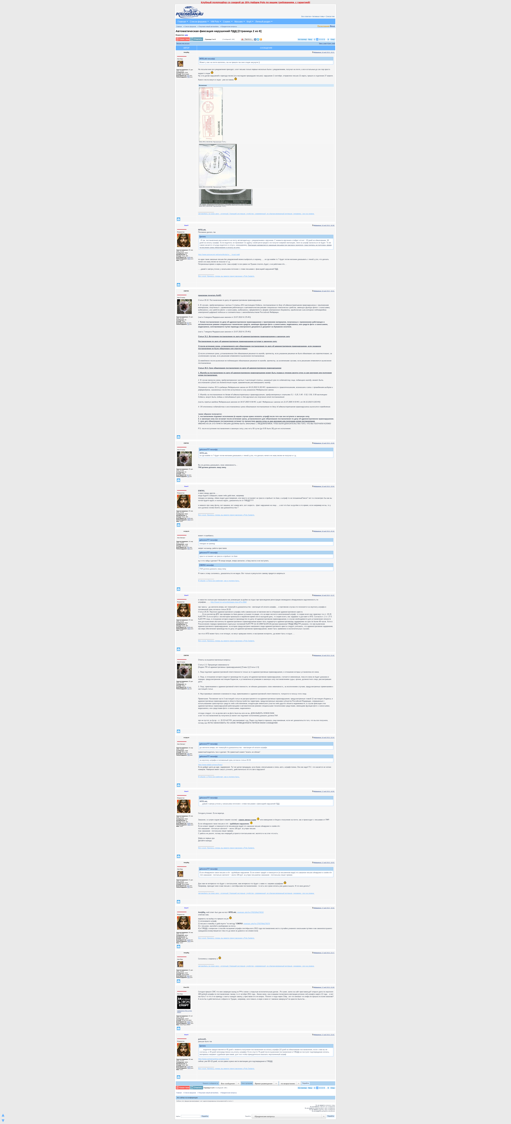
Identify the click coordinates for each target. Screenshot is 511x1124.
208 (188, 548)
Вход (332, 26)
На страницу (302, 39)
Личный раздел (262, 21)
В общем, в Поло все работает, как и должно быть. (219, 581)
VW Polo (215, 21)
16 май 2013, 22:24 (324, 737)
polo (186, 35)
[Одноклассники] (260, 39)
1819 (189, 259)
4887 (189, 1023)
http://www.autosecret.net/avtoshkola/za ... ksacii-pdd (219, 255)
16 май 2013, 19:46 (324, 443)
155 (188, 547)
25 (188, 322)
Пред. (310, 39)
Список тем (330, 16)
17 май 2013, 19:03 (324, 862)
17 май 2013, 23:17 (324, 952)
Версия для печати (183, 43)
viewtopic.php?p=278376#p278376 (256, 924)
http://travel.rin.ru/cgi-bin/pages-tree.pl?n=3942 (229, 602)
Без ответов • (306, 16)
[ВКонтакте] (255, 39)
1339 (188, 257)
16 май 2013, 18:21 (324, 52)
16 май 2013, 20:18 (324, 531)
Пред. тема (322, 43)
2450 (188, 1022)
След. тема (331, 43)
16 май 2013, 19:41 (324, 291)
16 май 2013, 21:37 (324, 595)
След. (333, 39)
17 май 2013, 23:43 (324, 1034)
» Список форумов (189, 26)
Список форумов (198, 21)
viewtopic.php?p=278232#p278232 (250, 912)
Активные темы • (318, 16)
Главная (182, 21)
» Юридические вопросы (228, 26)
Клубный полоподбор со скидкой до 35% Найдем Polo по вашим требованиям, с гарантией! (255, 2)
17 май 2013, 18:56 (324, 791)
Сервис (226, 21)
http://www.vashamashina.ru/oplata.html (213, 1059)
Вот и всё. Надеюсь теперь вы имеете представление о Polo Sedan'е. (226, 276)
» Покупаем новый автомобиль (208, 26)
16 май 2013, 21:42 (324, 655)
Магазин (238, 21)
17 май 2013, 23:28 (324, 987)
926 (188, 77)
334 (188, 75)
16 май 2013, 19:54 (324, 486)
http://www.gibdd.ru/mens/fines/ (210, 765)
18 (188, 324)
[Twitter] (258, 39)
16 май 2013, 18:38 (324, 225)
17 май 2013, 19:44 (324, 908)
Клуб (249, 21)
